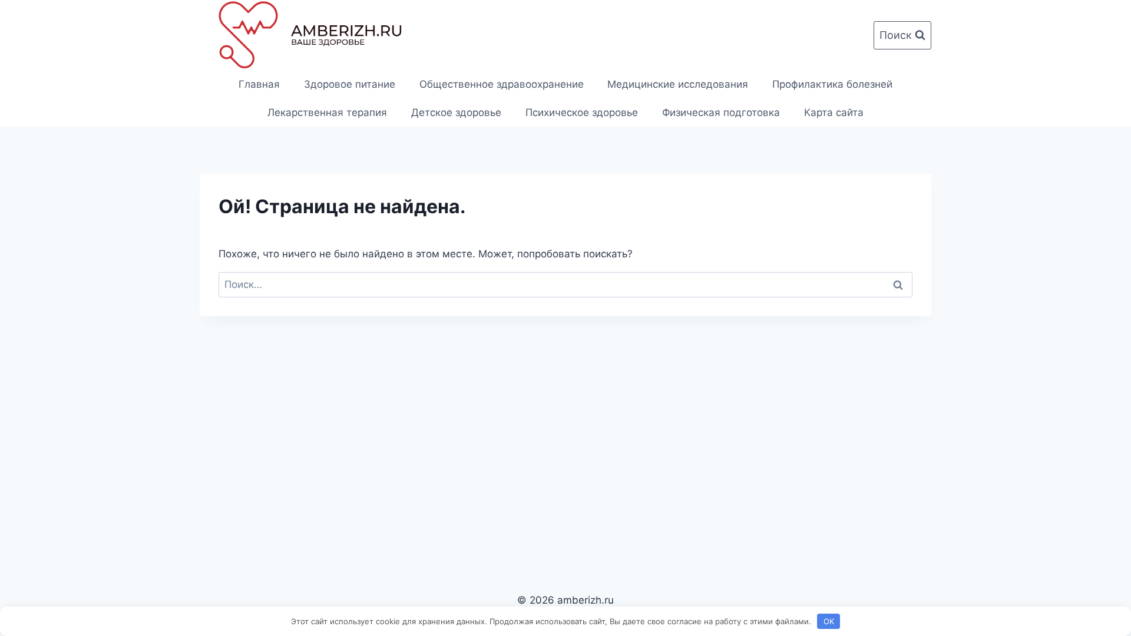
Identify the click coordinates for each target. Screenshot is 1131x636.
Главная (259, 84)
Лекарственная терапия (327, 112)
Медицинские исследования (677, 84)
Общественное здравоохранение (501, 84)
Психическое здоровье (581, 112)
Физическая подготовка (721, 112)
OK (829, 621)
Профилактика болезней (832, 84)
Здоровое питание (349, 84)
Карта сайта (834, 112)
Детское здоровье (456, 112)
